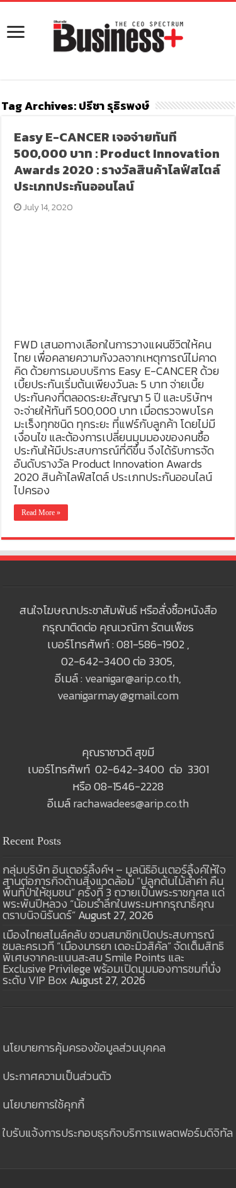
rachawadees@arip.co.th (131, 803)
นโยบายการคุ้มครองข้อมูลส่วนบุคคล (84, 1047)
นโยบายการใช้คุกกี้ (43, 1104)
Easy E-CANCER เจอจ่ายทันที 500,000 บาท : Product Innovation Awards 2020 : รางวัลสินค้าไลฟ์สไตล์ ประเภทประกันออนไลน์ (117, 162)
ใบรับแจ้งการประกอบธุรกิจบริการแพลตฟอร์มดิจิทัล (118, 1132)
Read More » (40, 512)
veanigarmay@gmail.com (118, 695)
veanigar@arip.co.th (132, 678)
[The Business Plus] (118, 35)
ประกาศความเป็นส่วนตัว (57, 1075)
